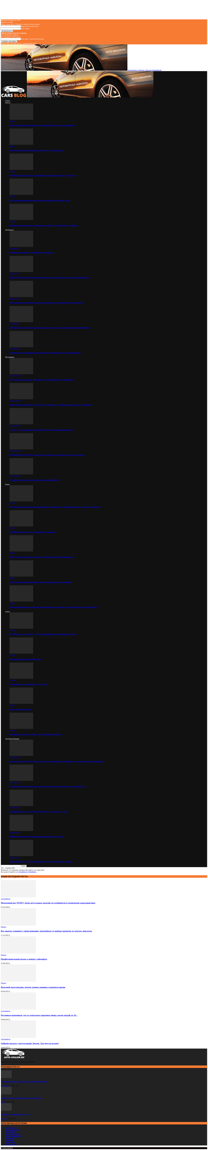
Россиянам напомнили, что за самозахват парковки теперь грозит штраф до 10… (48, 786)
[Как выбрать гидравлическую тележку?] (21, 678)
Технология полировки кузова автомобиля (21, 1098)
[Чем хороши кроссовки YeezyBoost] (21, 653)
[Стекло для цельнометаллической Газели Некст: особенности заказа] (21, 424)
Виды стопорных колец (21, 709)
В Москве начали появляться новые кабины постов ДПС (36, 836)
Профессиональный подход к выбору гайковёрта (33, 532)
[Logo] (14, 97)
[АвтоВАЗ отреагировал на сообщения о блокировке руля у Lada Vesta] (21, 169)
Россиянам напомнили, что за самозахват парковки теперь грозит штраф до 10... (39, 1015)
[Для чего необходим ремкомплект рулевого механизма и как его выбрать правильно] (21, 271)
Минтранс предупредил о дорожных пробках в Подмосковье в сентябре (43, 225)
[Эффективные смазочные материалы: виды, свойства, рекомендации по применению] (21, 321)
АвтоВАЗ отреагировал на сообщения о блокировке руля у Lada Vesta (43, 175)
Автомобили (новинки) (12, 738)
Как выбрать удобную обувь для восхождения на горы (35, 734)
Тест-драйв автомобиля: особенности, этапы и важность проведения (42, 380)
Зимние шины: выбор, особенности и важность (32, 252)
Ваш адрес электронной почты (32, 39)
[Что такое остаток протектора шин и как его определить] (21, 144)
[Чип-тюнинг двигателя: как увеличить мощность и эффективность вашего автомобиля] (21, 399)
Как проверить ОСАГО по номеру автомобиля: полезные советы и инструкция (47, 455)
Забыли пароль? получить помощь (13, 33)
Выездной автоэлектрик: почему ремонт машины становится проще (42, 557)
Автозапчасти (9, 230)
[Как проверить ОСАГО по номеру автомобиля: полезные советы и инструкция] (21, 449)
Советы (7, 611)
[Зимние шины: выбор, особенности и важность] (21, 246)
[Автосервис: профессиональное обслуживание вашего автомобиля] (21, 576)
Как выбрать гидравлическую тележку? (29, 684)
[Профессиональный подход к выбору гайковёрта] (21, 526)
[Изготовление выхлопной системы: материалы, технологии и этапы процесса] (21, 296)
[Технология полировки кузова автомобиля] (6, 1094)
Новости (7, 102)
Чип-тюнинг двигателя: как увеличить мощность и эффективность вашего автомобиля (51, 405)
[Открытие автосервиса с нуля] (6, 1110)
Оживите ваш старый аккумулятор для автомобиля (34, 480)
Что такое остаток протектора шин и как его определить (36, 150)
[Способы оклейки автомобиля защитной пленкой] (6, 1077)
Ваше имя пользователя (29, 26)
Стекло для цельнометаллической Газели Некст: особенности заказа (42, 430)
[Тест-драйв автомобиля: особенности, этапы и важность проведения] (21, 373)
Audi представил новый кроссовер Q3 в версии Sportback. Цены (40, 200)
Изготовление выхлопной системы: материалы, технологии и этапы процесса (46, 302)
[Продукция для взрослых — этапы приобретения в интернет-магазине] (21, 628)
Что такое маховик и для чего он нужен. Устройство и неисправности (42, 125)
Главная (7, 100)
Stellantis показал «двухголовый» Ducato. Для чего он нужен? (39, 811)
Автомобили (14, 757)
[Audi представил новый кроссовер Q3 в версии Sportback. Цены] (21, 194)
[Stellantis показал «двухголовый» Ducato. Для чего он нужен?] (21, 805)
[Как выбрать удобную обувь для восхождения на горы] (21, 728)
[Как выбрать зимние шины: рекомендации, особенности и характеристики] (21, 347)
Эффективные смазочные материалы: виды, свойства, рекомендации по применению (50, 327)
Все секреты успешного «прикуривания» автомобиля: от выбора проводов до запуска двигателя (55, 507)
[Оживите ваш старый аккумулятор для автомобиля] (21, 474)
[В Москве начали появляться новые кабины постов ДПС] (21, 830)
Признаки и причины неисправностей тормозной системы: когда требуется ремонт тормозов (53, 607)
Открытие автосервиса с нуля (15, 1114)
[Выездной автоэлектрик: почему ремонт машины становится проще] (21, 551)
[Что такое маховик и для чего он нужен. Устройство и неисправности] (21, 119)
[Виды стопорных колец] (21, 703)
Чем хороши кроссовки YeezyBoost (26, 659)
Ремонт (7, 484)
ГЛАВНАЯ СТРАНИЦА (27, 872)
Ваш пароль (25, 28)
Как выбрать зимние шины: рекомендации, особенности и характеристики (45, 353)
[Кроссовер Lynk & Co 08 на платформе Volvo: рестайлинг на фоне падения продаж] (21, 855)
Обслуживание (9, 357)
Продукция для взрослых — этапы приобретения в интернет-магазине (43, 634)
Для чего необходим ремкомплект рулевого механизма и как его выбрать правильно (50, 277)
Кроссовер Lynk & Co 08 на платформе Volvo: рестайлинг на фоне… (42, 861)
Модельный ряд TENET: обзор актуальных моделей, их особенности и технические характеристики (57, 761)
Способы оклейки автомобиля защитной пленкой (24, 1081)
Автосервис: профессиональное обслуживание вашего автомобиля (41, 582)
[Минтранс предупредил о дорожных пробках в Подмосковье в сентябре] (21, 219)
